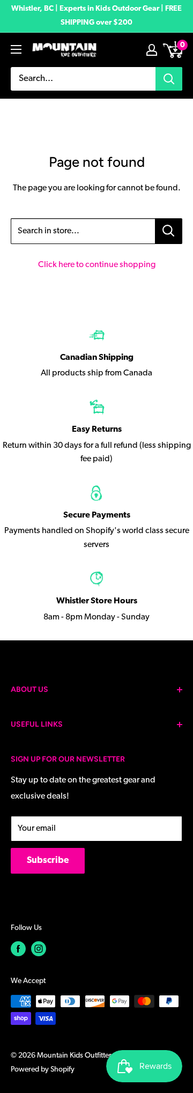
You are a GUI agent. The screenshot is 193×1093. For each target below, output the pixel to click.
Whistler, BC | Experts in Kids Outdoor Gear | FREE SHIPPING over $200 (96, 16)
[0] (173, 49)
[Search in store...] (168, 231)
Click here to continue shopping (96, 265)
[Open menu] (16, 49)
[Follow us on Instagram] (38, 948)
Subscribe (48, 860)
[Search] (168, 79)
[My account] (151, 50)
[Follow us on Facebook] (18, 948)
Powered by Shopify (43, 1070)
